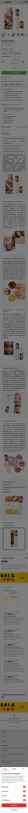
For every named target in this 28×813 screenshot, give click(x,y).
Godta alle (14, 805)
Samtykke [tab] (4, 769)
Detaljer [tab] (14, 769)
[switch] (24, 787)
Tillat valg (14, 810)
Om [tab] (23, 769)
